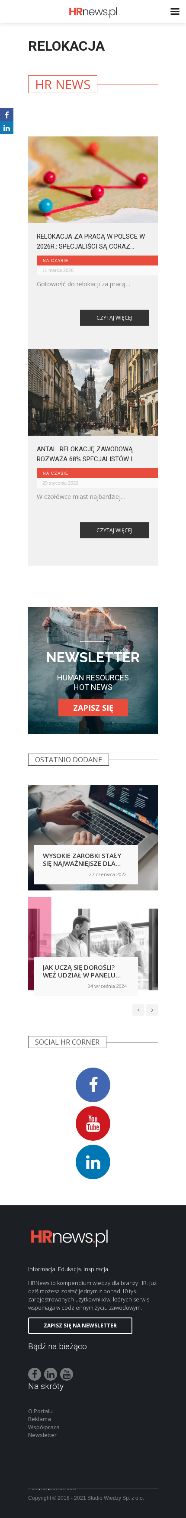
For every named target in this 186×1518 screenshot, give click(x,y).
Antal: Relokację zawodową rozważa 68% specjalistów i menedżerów (85, 454)
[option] (93, 893)
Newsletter (42, 1435)
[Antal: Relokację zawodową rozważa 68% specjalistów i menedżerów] (93, 392)
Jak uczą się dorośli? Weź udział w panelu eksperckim (79, 975)
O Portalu (40, 1411)
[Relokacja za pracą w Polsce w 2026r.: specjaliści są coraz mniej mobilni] (93, 179)
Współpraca (44, 1427)
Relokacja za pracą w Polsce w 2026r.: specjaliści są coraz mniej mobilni (91, 242)
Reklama (39, 1419)
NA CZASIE (55, 261)
